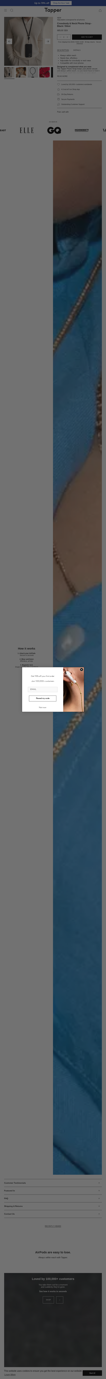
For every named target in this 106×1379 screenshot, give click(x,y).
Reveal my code (42, 698)
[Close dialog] (81, 669)
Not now (42, 708)
